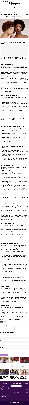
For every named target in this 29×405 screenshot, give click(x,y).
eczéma (23, 188)
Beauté (2, 7)
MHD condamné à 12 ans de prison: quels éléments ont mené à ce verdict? (24, 365)
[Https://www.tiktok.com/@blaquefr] (7, 1)
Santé (26, 7)
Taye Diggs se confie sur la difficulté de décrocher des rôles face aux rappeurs (4, 377)
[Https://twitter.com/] (3, 1)
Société (6, 7)
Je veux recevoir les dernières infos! (6, 352)
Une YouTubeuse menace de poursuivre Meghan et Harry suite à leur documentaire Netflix (24, 377)
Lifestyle (22, 7)
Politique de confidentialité (16, 388)
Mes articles (5, 325)
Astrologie (11, 8)
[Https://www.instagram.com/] (5, 1)
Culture (10, 7)
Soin (14, 12)
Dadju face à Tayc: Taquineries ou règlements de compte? (14, 365)
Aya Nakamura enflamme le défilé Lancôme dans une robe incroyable (4, 365)
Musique (14, 7)
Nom (1, 340)
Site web (1, 347)
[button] (9, 319)
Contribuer (16, 389)
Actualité (18, 7)
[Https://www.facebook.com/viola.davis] (1, 1)
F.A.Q (16, 390)
